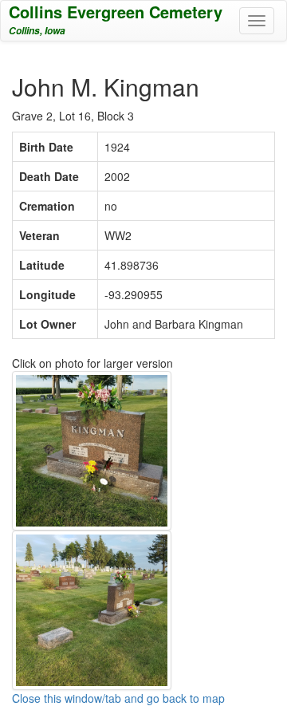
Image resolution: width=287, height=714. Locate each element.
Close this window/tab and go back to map (118, 698)
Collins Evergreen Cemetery (115, 11)
